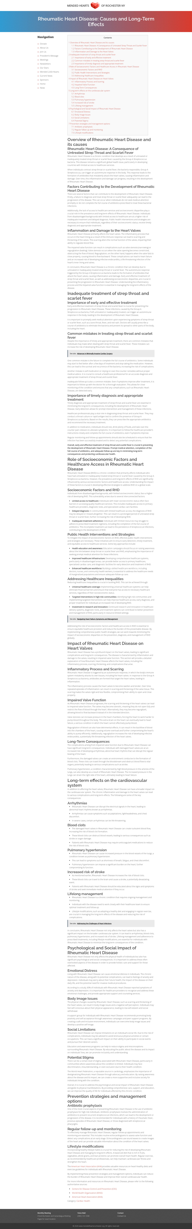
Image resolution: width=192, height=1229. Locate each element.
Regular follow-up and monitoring (87, 129)
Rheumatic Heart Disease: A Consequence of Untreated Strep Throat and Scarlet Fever (109, 45)
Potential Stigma (80, 120)
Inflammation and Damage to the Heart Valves (93, 51)
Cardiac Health (83, 1201)
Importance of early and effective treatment (91, 57)
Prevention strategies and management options (89, 123)
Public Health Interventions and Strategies (91, 72)
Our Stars (44, 67)
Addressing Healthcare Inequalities (88, 75)
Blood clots (78, 96)
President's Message (49, 55)
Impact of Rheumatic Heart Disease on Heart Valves (91, 78)
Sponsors (44, 79)
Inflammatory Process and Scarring (88, 81)
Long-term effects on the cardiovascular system (89, 90)
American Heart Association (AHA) (86, 1166)
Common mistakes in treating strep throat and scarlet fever (98, 60)
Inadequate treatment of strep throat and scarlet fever (92, 54)
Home (43, 83)
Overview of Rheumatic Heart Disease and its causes (91, 42)
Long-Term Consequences (84, 87)
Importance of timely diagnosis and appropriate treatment (97, 63)
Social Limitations (80, 117)
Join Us (43, 51)
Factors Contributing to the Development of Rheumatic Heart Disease (102, 48)
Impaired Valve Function (83, 84)
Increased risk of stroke (83, 102)
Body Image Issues (81, 114)
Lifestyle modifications (82, 132)
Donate (43, 43)
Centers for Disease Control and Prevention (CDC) (94, 1189)
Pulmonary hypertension (83, 99)
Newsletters (45, 63)
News (42, 87)
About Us (44, 47)
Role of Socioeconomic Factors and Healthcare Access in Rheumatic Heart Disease (104, 66)
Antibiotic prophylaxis (82, 126)
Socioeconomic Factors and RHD (87, 69)
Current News (46, 75)
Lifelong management (82, 105)
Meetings (44, 59)
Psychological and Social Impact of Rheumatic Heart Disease (94, 108)
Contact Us (122, 1216)
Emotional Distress (81, 111)
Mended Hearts (49, 71)
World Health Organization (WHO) (87, 1193)
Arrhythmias (78, 93)
